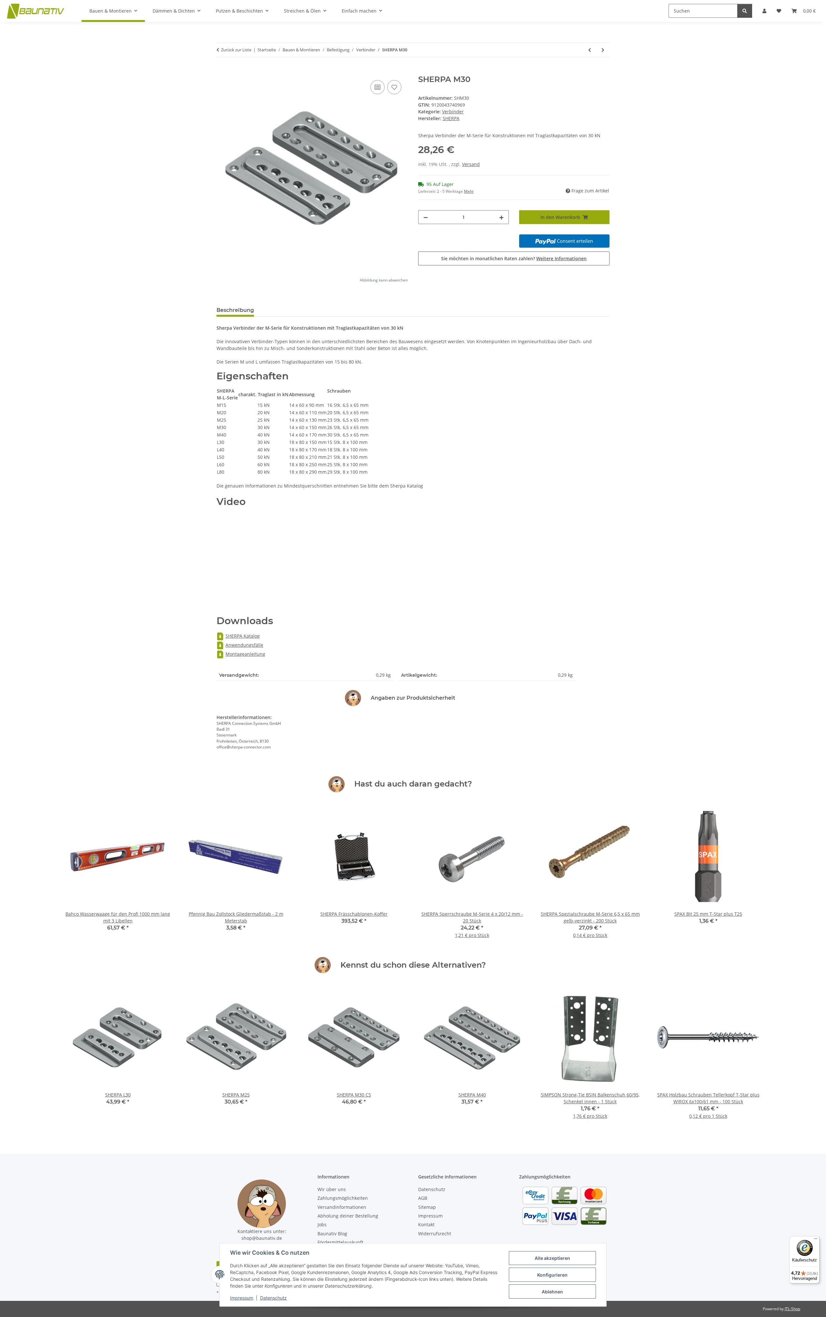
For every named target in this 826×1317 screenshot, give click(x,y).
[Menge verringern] (425, 217)
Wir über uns (331, 1189)
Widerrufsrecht (434, 1233)
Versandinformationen (341, 1207)
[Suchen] (744, 11)
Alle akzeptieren (552, 1258)
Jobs (322, 1224)
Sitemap (427, 1207)
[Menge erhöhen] (501, 217)
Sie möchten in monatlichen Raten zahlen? (514, 258)
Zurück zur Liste (236, 50)
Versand (471, 164)
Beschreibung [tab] (235, 310)
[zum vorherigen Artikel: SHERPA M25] (589, 50)
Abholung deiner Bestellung (347, 1216)
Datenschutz (273, 1298)
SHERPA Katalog (243, 636)
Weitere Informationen (561, 258)
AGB (422, 1198)
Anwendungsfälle (244, 645)
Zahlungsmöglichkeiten (342, 1198)
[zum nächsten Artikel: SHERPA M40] (602, 50)
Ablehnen (552, 1291)
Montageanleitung (245, 654)
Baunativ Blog (332, 1233)
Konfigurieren (552, 1275)
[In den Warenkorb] (222, 71)
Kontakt (426, 1224)
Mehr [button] (469, 191)
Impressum (241, 1298)
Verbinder (453, 111)
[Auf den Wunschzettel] (394, 87)
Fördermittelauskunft (340, 1242)
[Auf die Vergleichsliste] (377, 87)
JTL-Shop (792, 1309)
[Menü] (816, 1240)
